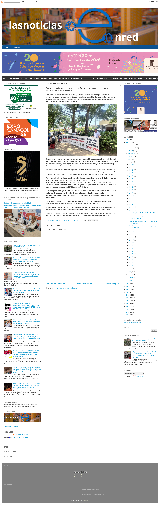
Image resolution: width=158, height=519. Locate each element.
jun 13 (131, 231)
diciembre (131, 145)
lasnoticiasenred (22, 434)
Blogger (86, 500)
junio (129, 162)
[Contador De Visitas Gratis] (80, 473)
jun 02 (131, 262)
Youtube (6, 47)
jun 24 (131, 181)
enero (130, 280)
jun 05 (131, 254)
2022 (128, 289)
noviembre (131, 148)
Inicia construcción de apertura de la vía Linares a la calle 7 (144, 339)
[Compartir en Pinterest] (97, 220)
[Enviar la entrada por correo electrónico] (85, 220)
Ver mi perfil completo (20, 437)
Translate (139, 376)
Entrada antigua (111, 284)
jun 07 (131, 248)
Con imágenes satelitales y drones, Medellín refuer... (141, 217)
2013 (128, 315)
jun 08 (131, 245)
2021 (128, 292)
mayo (130, 269)
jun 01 (131, 265)
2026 (128, 140)
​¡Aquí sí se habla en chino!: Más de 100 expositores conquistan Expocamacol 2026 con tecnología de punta (26, 259)
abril (129, 272)
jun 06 (131, 251)
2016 (128, 306)
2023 (128, 286)
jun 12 (131, 234)
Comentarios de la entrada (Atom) (67, 288)
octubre (130, 151)
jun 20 (131, 193)
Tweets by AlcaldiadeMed (132, 322)
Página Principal (84, 284)
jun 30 (131, 164)
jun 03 (131, 259)
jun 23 (131, 184)
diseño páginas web (80, 477)
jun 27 (131, 173)
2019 (128, 298)
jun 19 (131, 195)
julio (129, 159)
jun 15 (131, 207)
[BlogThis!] (91, 220)
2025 (128, 142)
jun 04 (131, 257)
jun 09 (131, 242)
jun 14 (131, 210)
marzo (130, 274)
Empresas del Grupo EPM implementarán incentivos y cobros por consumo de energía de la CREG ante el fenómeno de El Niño (26, 306)
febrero (130, 277)
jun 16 (131, 204)
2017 (128, 303)
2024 (128, 284)
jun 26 (131, 176)
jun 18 (131, 198)
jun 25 (131, 178)
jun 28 (131, 170)
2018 (128, 300)
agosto (130, 156)
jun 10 (131, 240)
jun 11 (131, 237)
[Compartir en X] (93, 220)
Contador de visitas (80, 475)
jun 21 (131, 190)
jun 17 (131, 201)
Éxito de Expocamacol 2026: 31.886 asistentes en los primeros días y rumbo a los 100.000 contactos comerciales (22, 205)
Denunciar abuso (11, 427)
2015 (128, 309)
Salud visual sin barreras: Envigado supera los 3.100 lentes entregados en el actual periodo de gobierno (26, 321)
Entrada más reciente (55, 284)
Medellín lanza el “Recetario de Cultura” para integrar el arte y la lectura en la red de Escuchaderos (26, 290)
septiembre (132, 153)
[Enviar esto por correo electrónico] (89, 220)
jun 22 (131, 187)
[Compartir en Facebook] (95, 220)
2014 (128, 312)
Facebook (16, 47)
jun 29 (131, 167)
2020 (128, 295)
